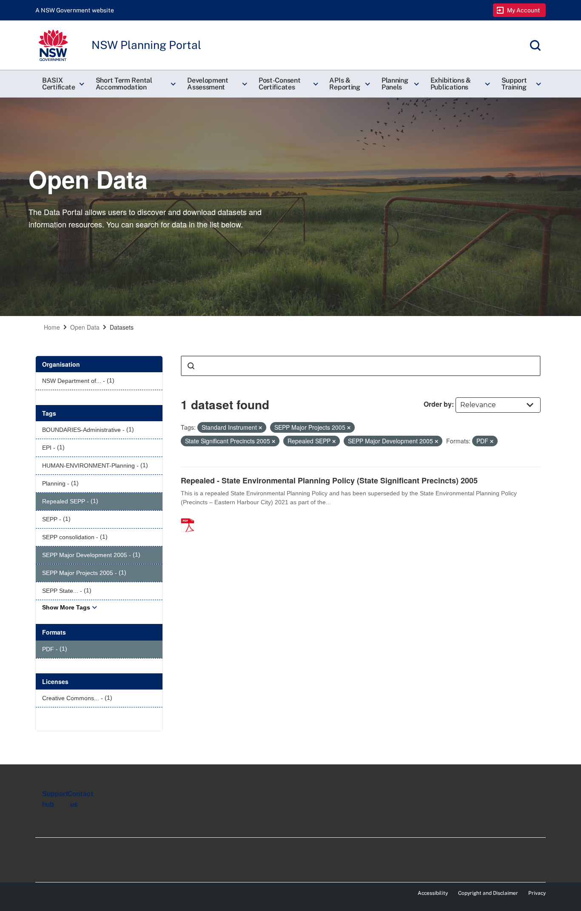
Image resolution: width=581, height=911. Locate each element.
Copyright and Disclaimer (488, 893)
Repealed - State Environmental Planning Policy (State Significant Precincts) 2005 (329, 480)
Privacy (537, 893)
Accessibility (433, 893)
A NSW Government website (74, 10)
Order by (438, 404)
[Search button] (191, 366)
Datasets (122, 327)
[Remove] (260, 427)
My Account (524, 10)
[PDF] (190, 516)
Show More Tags (66, 607)
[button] (62, 84)
